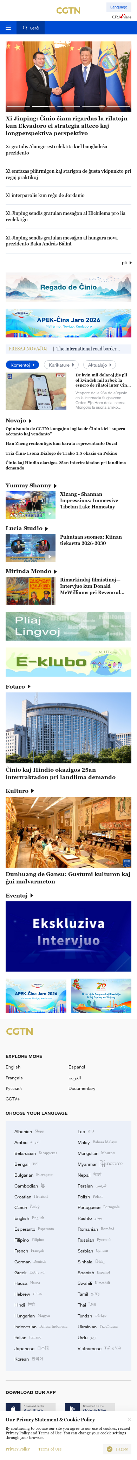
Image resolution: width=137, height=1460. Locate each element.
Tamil (88, 1293)
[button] (18, 106)
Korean (28, 1358)
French (29, 1250)
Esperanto (34, 1228)
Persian (92, 1185)
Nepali (89, 1174)
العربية (74, 1077)
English (13, 1067)
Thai (87, 1304)
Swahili (94, 1283)
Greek (29, 1272)
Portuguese (98, 1207)
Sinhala (91, 1261)
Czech (27, 1207)
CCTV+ (13, 1098)
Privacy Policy (18, 1449)
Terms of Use (49, 1449)
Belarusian (35, 1153)
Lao (86, 1131)
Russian (94, 1239)
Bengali (26, 1163)
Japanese (31, 1348)
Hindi (24, 1304)
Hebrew (28, 1293)
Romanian (96, 1228)
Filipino (29, 1239)
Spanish (94, 1272)
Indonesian (40, 1326)
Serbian (93, 1250)
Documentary (82, 1088)
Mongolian (96, 1153)
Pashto (90, 1218)
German (30, 1261)
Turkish (92, 1315)
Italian (27, 1337)
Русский (14, 1088)
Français (14, 1077)
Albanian (29, 1131)
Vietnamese (99, 1348)
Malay (97, 1142)
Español (76, 1067)
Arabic (27, 1142)
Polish (90, 1196)
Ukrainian (98, 1326)
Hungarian (32, 1315)
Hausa (27, 1283)
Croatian (31, 1196)
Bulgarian (33, 1174)
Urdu (87, 1337)
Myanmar (100, 1163)
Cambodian (29, 1185)
